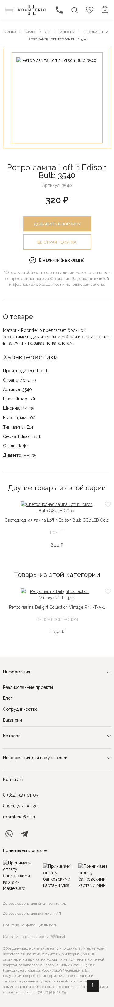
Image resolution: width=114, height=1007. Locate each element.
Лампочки (66, 32)
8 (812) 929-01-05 (20, 795)
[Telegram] (24, 834)
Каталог (30, 32)
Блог (7, 698)
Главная (10, 32)
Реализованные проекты (28, 687)
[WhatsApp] (9, 834)
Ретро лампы (92, 32)
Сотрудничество (20, 709)
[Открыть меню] (9, 10)
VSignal (59, 937)
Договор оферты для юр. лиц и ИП (32, 913)
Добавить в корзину (57, 223)
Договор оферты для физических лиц (34, 903)
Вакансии (12, 720)
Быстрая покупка (57, 242)
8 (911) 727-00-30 (20, 805)
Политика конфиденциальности (30, 925)
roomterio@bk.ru (19, 816)
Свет (47, 32)
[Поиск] (74, 10)
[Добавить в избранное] (108, 504)
